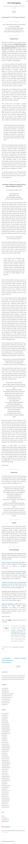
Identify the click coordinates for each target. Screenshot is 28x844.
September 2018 (5, 785)
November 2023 (5, 764)
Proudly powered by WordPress (8, 841)
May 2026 (4, 719)
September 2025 (5, 733)
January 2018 (4, 792)
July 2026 (4, 715)
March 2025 (4, 742)
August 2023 (4, 769)
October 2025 (5, 731)
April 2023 (4, 771)
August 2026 (4, 713)
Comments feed (5, 819)
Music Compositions (6, 697)
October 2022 (5, 778)
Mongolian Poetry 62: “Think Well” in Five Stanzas (13, 679)
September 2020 (5, 780)
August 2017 (4, 794)
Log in (3, 816)
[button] (27, 1)
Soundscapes (5, 701)
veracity (22, 161)
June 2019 (4, 783)
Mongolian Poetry (6, 695)
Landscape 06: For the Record (10, 591)
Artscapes (4, 688)
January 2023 (4, 774)
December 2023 (5, 762)
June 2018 (4, 789)
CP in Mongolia (14, 3)
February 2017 (5, 798)
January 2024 (4, 760)
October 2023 (5, 765)
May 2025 (4, 738)
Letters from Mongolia (7, 693)
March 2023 (4, 773)
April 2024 (4, 755)
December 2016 (5, 800)
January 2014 (4, 807)
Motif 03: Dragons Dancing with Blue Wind (13, 562)
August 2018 (4, 787)
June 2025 (4, 737)
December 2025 (5, 728)
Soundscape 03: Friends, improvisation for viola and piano (7, 660)
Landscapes (15, 647)
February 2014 (5, 805)
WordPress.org (5, 821)
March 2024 (4, 756)
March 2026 (4, 722)
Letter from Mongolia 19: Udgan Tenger (12, 604)
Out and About (5, 699)
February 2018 (5, 791)
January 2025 (4, 744)
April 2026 (4, 720)
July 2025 (4, 735)
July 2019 (4, 782)
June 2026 (4, 717)
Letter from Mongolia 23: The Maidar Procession (14, 553)
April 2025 (4, 740)
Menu (14, 11)
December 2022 (5, 776)
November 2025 (5, 729)
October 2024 (5, 749)
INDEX (9, 620)
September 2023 (5, 767)
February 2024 (5, 758)
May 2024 (4, 753)
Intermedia (4, 690)
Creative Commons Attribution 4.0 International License (18, 630)
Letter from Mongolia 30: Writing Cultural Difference (13, 675)
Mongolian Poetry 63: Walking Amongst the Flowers (13, 677)
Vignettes (4, 704)
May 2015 (4, 803)
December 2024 (5, 746)
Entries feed (4, 818)
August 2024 (4, 751)
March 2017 (4, 796)
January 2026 (4, 726)
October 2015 (5, 801)
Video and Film (5, 702)
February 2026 (5, 724)
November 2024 (5, 747)
